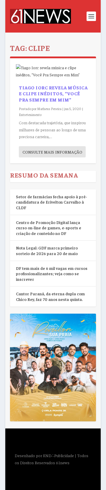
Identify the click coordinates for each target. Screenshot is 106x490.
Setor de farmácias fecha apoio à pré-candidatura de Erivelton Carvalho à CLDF (51, 202)
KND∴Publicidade (58, 455)
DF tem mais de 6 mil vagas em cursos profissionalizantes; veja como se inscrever (51, 273)
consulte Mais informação (52, 151)
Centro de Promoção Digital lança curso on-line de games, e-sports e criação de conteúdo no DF (48, 228)
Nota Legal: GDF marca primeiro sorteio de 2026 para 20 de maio (47, 250)
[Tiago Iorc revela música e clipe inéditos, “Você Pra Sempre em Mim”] (53, 71)
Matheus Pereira (49, 108)
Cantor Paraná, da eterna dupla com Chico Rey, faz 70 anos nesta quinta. (50, 296)
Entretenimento (30, 114)
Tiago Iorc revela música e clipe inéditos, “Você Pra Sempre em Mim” (53, 93)
